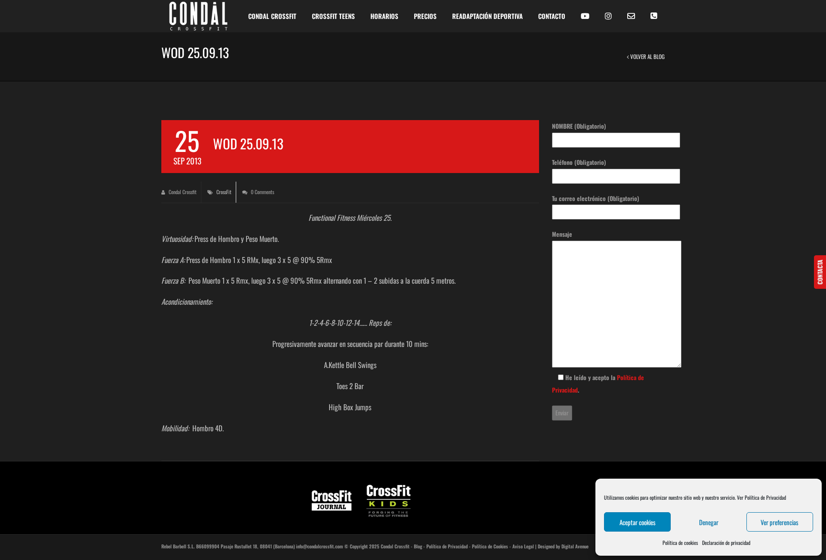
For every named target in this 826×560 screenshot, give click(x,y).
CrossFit (223, 191)
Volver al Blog (647, 56)
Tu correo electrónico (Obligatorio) (595, 198)
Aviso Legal (523, 546)
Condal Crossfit (182, 191)
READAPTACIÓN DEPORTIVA (487, 16)
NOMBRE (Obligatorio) (579, 125)
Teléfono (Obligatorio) (579, 162)
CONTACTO (551, 16)
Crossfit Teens (333, 16)
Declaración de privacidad (726, 542)
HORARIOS (384, 16)
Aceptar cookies (638, 522)
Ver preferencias (779, 522)
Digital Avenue (575, 546)
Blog (418, 546)
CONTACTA (819, 272)
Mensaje (562, 233)
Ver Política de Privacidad (761, 497)
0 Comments (262, 191)
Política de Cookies (490, 546)
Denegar (708, 522)
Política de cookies (680, 542)
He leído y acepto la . (598, 383)
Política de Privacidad (447, 546)
